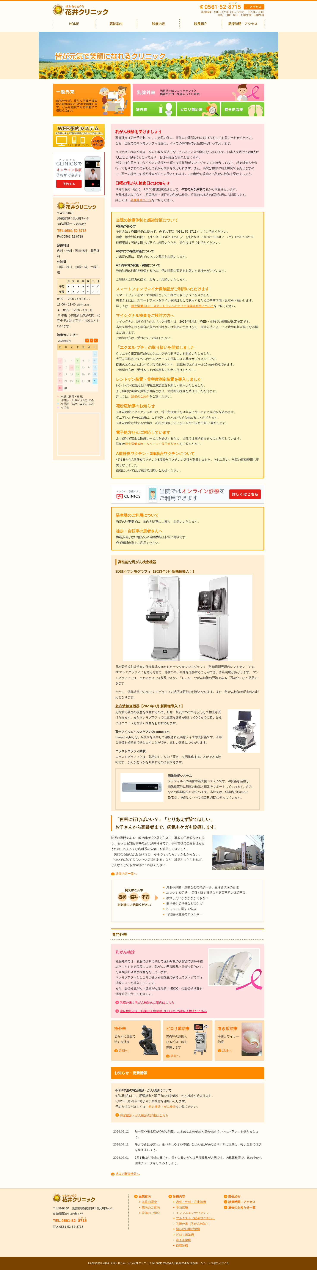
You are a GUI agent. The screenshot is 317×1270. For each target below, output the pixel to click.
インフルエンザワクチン (192, 1213)
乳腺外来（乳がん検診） (192, 1223)
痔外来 (120, 1028)
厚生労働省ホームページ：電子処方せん (152, 444)
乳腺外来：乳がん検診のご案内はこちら (147, 1002)
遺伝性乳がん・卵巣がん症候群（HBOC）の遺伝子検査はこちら (163, 1011)
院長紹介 (234, 1196)
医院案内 (145, 1196)
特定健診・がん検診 (162, 1106)
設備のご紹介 (140, 396)
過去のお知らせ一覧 (242, 1207)
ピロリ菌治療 (177, 1028)
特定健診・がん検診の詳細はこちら (144, 1115)
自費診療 (182, 1245)
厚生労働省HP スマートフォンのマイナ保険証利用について (172, 306)
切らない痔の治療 (188, 1229)
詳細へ (123, 1050)
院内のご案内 (151, 1207)
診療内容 (179, 1196)
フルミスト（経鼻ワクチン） (195, 1218)
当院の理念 (149, 1202)
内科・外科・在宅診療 (191, 1202)
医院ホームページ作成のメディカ (209, 1263)
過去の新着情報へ (128, 1173)
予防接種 (182, 1207)
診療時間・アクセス (242, 1202)
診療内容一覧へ (126, 873)
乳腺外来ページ (141, 200)
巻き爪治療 (227, 1028)
